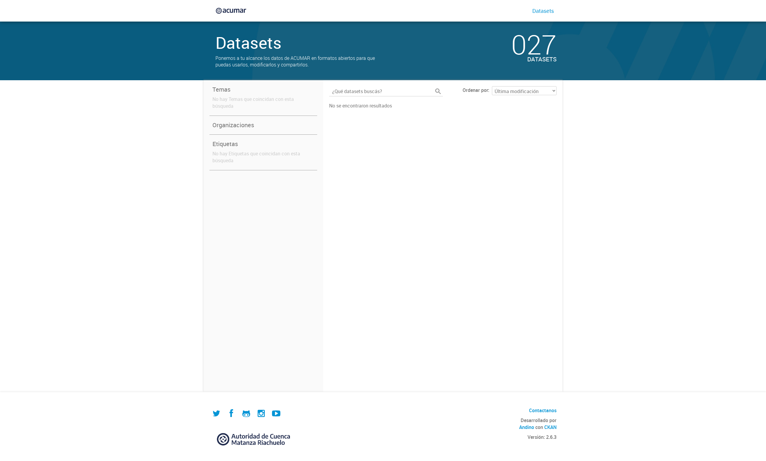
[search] (438, 91)
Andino (526, 427)
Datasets (543, 10)
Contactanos (543, 410)
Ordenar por (475, 90)
